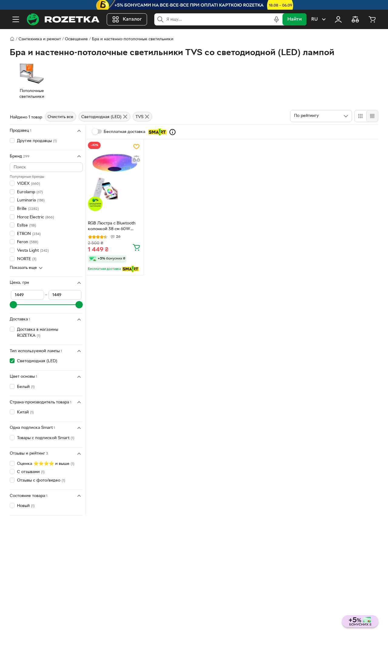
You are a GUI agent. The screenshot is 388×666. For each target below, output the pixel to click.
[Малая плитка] (372, 116)
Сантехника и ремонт (39, 39)
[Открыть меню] (16, 19)
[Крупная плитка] (360, 116)
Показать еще (23, 268)
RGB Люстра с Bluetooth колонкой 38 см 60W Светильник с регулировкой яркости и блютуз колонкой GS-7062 (114, 226)
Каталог (132, 19)
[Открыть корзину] (372, 19)
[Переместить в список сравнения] (136, 159)
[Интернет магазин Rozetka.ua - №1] (63, 19)
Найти (294, 19)
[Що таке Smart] (172, 132)
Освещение (76, 39)
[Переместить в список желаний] (136, 146)
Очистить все (60, 117)
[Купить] (136, 247)
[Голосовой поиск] (276, 19)
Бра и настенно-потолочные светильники (132, 39)
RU (314, 19)
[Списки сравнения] (355, 19)
